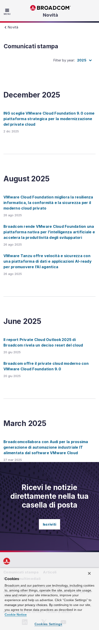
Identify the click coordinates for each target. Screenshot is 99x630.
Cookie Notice (16, 614)
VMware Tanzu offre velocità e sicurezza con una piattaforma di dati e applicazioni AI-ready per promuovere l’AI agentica (47, 261)
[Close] (89, 573)
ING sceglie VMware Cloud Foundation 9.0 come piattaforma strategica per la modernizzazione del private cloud (48, 119)
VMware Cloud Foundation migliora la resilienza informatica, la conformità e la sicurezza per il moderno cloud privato (48, 202)
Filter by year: (64, 60)
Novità (50, 15)
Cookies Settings (48, 624)
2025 (81, 60)
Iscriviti (49, 524)
